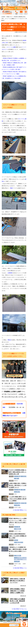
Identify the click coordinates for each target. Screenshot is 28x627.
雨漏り (11, 188)
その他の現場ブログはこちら (19, 609)
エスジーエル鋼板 (11, 47)
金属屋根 (10, 273)
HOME (3, 16)
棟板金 (9, 340)
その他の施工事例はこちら (20, 510)
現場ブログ (10, 16)
